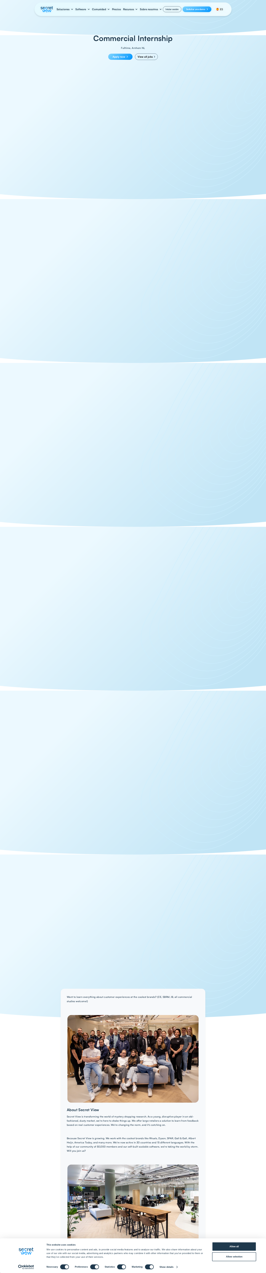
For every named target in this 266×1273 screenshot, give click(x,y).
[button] (65, 9)
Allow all (234, 1246)
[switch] (94, 1266)
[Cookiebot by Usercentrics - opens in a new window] (26, 1267)
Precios (116, 9)
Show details (166, 1267)
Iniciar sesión (172, 9)
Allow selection (234, 1256)
